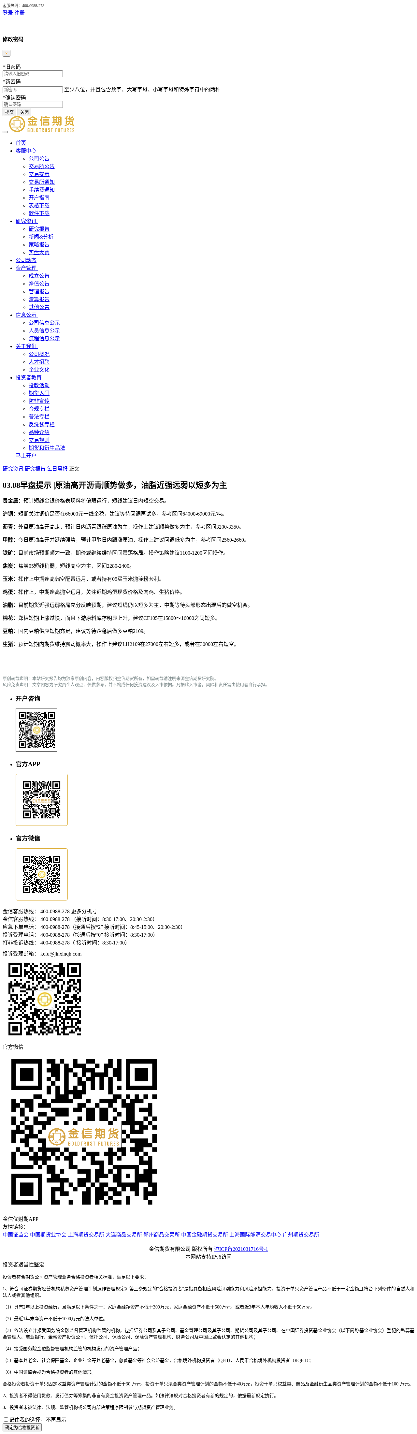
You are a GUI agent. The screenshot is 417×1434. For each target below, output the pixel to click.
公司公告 (39, 158)
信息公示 (27, 315)
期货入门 (39, 393)
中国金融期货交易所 (204, 1234)
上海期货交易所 (86, 1234)
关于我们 (27, 346)
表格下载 (39, 205)
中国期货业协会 (48, 1234)
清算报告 (39, 299)
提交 (9, 112)
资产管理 (27, 268)
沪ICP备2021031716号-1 (241, 1249)
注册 (19, 13)
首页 (21, 143)
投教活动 (39, 385)
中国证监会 (16, 1234)
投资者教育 (29, 377)
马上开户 (26, 456)
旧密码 (12, 67)
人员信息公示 (44, 330)
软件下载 (39, 213)
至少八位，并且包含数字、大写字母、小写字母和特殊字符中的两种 (142, 89)
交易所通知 (42, 182)
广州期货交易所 (301, 1234)
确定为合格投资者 (22, 1427)
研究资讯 (27, 221)
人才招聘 (39, 362)
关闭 (24, 112)
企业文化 (39, 370)
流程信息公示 (44, 338)
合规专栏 (39, 409)
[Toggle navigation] (5, 132)
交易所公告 (42, 166)
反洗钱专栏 (42, 424)
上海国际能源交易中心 (255, 1234)
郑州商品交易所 (161, 1234)
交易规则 (39, 440)
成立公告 (39, 276)
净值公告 (39, 283)
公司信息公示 (44, 323)
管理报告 (39, 291)
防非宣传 (39, 401)
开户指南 (39, 197)
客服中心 (27, 151)
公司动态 (26, 260)
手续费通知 (42, 190)
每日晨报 (58, 469)
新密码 (12, 81)
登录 (8, 13)
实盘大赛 (39, 252)
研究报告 (39, 229)
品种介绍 (39, 432)
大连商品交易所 (124, 1234)
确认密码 (14, 97)
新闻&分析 (41, 237)
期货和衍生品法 (47, 448)
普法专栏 (39, 416)
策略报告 (39, 244)
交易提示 (39, 174)
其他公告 (39, 307)
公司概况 (39, 354)
